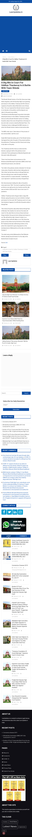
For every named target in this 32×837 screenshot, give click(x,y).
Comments (23, 536)
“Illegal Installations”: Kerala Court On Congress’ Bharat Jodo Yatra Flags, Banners (6, 255)
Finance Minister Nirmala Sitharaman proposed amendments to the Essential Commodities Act (15, 487)
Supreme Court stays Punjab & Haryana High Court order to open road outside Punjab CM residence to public (20, 667)
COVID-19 (6, 759)
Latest (8, 536)
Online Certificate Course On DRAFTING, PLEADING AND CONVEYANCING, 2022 (20, 542)
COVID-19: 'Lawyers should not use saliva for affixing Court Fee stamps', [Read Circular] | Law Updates (15, 465)
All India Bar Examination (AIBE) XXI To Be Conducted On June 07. (20, 576)
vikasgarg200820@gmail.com (19, 569)
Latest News (5, 91)
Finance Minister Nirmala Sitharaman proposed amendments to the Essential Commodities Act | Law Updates (16, 494)
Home (5, 762)
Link (6, 242)
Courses (5, 821)
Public (4, 830)
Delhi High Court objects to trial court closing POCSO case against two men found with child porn (20, 639)
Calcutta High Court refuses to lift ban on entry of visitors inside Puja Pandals (15, 295)
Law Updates (18, 94)
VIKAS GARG (18, 323)
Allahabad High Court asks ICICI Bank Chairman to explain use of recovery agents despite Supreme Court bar (16, 442)
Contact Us (7, 756)
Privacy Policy (7, 768)
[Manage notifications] (3, 833)
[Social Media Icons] (4, 512)
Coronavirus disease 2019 (9, 421)
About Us (6, 753)
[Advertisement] (16, 32)
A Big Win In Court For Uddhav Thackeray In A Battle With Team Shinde (15, 250)
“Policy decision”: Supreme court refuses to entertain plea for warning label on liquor (28, 255)
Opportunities (22, 827)
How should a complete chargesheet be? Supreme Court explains (20, 698)
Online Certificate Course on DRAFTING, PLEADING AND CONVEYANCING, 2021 (20, 554)
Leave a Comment (7, 96)
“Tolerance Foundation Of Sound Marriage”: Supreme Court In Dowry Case (20, 653)
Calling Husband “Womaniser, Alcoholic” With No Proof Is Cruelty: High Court (15, 342)
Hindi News (13, 821)
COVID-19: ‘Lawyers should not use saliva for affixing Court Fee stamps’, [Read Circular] (17, 458)
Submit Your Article (9, 771)
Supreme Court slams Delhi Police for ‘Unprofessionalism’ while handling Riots (13, 319)
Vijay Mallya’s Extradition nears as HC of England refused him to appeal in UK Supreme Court (17, 498)
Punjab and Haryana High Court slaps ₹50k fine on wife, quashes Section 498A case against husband (19, 683)
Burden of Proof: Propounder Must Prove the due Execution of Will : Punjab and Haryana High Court (20, 590)
